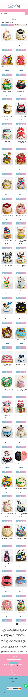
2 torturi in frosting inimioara (21, 463)
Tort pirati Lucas (7, 339)
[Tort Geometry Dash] (21, 332)
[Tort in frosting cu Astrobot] (7, 257)
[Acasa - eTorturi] (14, 5)
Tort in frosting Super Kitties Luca (21, 539)
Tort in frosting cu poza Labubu (7, 612)
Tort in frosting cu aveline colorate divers (7, 365)
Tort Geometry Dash (21, 339)
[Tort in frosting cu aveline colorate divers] (7, 357)
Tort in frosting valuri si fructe (7, 215)
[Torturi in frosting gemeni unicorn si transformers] (7, 59)
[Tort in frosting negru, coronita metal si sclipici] (21, 307)
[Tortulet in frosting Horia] (7, 108)
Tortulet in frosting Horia (7, 116)
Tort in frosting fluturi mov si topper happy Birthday (21, 390)
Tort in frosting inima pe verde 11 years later (7, 390)
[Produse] (2, 11)
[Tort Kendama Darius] (21, 84)
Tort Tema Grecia (7, 314)
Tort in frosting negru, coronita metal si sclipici (21, 315)
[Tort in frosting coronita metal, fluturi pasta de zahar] (21, 208)
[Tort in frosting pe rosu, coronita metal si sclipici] (21, 158)
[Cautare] (26, 13)
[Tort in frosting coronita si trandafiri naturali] (21, 59)
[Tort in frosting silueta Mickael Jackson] (21, 505)
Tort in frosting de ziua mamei (7, 513)
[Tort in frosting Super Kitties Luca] (21, 530)
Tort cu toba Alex (7, 439)
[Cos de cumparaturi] (26, 10)
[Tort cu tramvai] (7, 133)
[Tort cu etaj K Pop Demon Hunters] (7, 555)
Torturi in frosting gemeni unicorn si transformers (7, 67)
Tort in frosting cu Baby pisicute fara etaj (21, 241)
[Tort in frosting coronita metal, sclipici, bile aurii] (7, 183)
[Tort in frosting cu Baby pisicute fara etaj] (21, 232)
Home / (11, 16)
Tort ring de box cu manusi (21, 116)
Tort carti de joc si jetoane (7, 463)
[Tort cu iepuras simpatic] (7, 282)
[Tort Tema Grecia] (7, 307)
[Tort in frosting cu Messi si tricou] (21, 282)
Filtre (7, 24)
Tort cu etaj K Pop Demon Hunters (7, 563)
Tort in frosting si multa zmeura (7, 538)
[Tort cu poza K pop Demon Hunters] (21, 580)
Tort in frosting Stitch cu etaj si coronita (21, 191)
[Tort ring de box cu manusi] (21, 108)
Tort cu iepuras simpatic (7, 290)
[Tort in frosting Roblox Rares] (7, 232)
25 (23, 624)
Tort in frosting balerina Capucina (21, 266)
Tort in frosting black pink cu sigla (7, 588)
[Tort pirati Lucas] (7, 332)
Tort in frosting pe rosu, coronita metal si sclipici (21, 166)
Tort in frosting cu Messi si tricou (21, 290)
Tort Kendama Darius (21, 91)
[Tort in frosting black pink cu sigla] (7, 580)
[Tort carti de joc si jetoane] (7, 456)
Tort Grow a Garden (21, 612)
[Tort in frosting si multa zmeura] (7, 530)
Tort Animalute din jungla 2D (7, 91)
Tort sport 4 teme (21, 563)
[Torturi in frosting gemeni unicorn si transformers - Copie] (7, 34)
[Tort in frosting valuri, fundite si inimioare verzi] (21, 481)
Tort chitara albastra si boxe (21, 364)
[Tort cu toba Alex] (7, 431)
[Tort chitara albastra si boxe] (21, 357)
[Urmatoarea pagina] (25, 624)
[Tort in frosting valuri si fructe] (7, 208)
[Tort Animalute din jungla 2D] (7, 84)
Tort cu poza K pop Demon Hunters (21, 588)
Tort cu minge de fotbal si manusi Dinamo (21, 142)
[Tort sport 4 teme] (21, 555)
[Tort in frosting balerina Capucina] (21, 257)
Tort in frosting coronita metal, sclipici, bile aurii (7, 191)
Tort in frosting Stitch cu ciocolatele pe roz (7, 415)
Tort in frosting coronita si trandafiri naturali (21, 67)
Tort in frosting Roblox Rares (7, 240)
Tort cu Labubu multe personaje (21, 439)
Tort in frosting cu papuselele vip (21, 414)
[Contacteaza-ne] (23, 10)
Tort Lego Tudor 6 (7, 488)
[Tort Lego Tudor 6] (7, 481)
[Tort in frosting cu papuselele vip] (21, 406)
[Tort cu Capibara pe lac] (7, 158)
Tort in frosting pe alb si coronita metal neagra (21, 42)
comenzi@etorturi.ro (15, 674)
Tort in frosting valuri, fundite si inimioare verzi (21, 489)
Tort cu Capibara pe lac (7, 166)
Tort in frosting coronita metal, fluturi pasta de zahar (21, 216)
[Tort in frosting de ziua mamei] (7, 505)
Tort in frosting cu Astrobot (7, 265)
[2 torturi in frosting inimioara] (21, 456)
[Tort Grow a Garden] (21, 605)
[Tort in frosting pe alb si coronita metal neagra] (21, 34)
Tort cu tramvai (7, 141)
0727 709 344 (14, 672)
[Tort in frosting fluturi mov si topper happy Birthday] (21, 381)
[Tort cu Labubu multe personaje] (21, 431)
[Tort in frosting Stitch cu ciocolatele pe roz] (7, 406)
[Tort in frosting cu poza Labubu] (7, 605)
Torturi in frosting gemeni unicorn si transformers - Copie (7, 42)
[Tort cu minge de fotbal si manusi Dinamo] (21, 133)
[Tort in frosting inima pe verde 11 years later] (7, 381)
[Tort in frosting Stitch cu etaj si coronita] (21, 183)
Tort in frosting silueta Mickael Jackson (21, 514)
